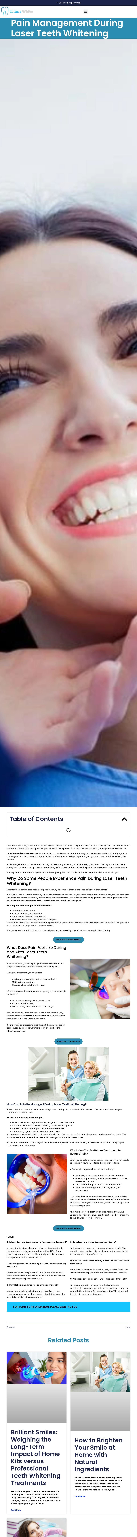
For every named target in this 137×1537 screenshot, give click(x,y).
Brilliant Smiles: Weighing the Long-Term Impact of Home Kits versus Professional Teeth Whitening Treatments (35, 1457)
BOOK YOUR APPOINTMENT (68, 939)
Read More (16, 1510)
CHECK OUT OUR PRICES (68, 1041)
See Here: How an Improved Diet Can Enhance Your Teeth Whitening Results (48, 900)
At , (20, 853)
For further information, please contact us (45, 1307)
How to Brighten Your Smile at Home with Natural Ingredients (99, 1454)
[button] (85, 12)
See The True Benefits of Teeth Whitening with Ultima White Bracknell (49, 1137)
